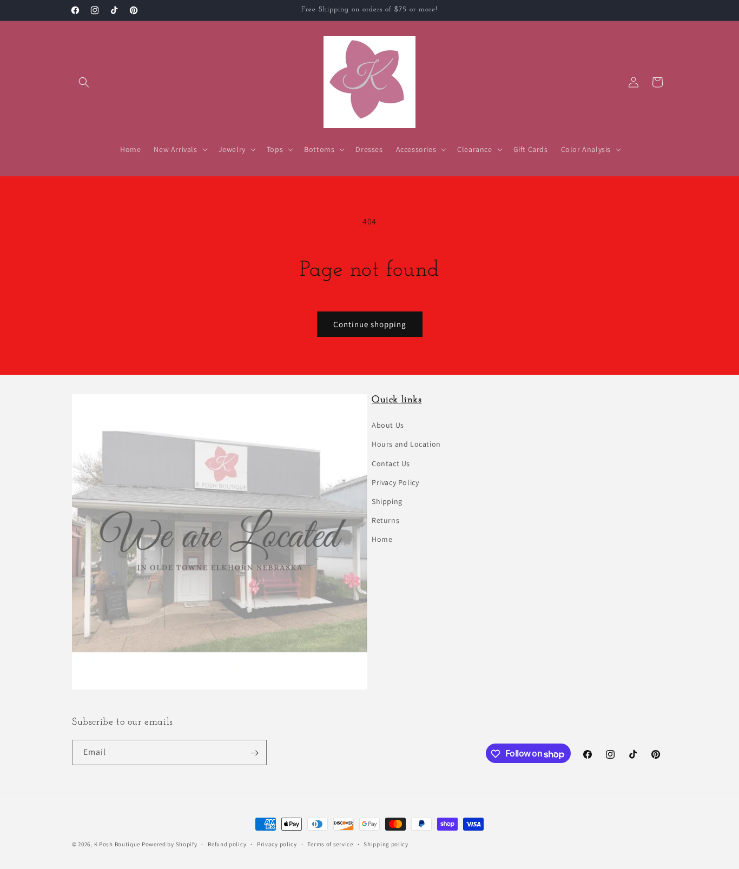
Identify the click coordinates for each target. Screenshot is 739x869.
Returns (385, 521)
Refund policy (227, 844)
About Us (388, 425)
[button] (84, 82)
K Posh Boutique (117, 844)
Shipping (387, 502)
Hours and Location (406, 444)
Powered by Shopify (169, 844)
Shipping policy (386, 844)
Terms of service (330, 844)
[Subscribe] (254, 753)
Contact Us (391, 463)
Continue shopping (369, 324)
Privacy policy (277, 844)
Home (382, 540)
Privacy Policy (395, 482)
